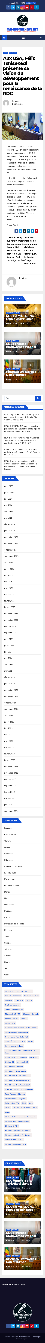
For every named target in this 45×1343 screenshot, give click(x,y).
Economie (8, 854)
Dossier (7, 847)
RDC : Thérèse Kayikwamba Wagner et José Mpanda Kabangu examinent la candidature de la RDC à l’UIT (21, 440)
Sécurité (8, 949)
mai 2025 (8, 582)
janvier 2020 (9, 805)
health (30, 1041)
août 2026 (8, 486)
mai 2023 (8, 735)
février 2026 (9, 524)
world (7, 1112)
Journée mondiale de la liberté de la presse (20, 1052)
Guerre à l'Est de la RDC (15, 1041)
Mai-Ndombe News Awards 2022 (17, 1076)
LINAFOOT (33, 1057)
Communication (11, 835)
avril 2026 (8, 512)
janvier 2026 (9, 531)
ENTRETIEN (10, 873)
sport (31, 1103)
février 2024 (9, 677)
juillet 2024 (9, 645)
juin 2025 (8, 575)
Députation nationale (31, 1014)
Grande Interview (11, 886)
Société (15, 340)
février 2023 (9, 754)
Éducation (10, 312)
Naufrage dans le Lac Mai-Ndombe (19, 1089)
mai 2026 (8, 505)
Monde (7, 892)
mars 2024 (9, 671)
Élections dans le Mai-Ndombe (17, 1121)
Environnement (11, 879)
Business (8, 828)
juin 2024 (8, 652)
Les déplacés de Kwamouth (16, 1057)
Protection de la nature (14, 924)
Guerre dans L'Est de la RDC (16, 1037)
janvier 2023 (9, 760)
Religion (8, 930)
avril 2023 (8, 741)
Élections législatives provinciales (18, 1135)
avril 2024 (8, 665)
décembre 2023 (11, 690)
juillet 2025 (9, 569)
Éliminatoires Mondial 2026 (15, 1144)
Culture (7, 841)
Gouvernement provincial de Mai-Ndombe (21, 1028)
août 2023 (8, 716)
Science (7, 943)
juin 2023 (8, 728)
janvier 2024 (9, 684)
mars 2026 (9, 518)
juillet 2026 (9, 493)
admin (17, 101)
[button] (41, 38)
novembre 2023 (11, 696)
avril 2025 (8, 588)
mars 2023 (9, 747)
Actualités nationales (13, 996)
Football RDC (10, 1023)
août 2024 (8, 639)
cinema (29, 1000)
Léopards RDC (22, 1062)
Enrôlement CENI (11, 1019)
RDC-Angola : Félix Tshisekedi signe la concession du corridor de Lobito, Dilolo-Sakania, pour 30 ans (22, 417)
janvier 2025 (9, 607)
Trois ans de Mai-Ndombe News (25, 1108)
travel (7, 1108)
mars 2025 (9, 594)
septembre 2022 (11, 786)
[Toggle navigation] (23, 38)
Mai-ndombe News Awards (15, 1071)
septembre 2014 (11, 811)
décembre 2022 (11, 767)
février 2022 (9, 792)
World (6, 975)
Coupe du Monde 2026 (14, 1009)
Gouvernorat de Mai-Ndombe (16, 1032)
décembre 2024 (11, 614)
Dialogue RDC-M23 (12, 1014)
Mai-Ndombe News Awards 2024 (17, 1085)
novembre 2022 (11, 773)
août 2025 (8, 563)
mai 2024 (8, 658)
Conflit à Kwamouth (12, 1005)
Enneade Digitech (22, 1339)
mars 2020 (9, 798)
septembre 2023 (11, 709)
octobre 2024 (10, 626)
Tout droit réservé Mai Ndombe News (18, 1337)
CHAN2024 (19, 1000)
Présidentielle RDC (12, 1103)
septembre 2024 (11, 633)
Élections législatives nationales (17, 1131)
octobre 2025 (10, 550)
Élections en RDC (12, 1126)
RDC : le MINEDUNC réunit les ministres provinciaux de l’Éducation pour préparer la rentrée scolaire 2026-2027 (22, 428)
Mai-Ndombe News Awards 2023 (17, 1080)
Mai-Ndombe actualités (14, 1067)
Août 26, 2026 (14, 1188)
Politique (12, 53)
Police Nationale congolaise (15, 1099)
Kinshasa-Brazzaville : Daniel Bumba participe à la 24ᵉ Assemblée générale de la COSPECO (22, 452)
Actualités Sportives (31, 996)
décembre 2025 (11, 537)
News (5, 53)
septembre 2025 (11, 556)
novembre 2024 (11, 620)
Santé (6, 937)
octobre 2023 (10, 703)
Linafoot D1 (9, 1062)
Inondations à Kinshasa (14, 1046)
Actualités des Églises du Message (18, 991)
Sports (7, 962)
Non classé (9, 905)
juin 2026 (8, 499)
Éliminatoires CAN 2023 (14, 1140)
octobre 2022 (10, 779)
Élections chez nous (13, 866)
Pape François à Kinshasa (15, 1094)
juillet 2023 (9, 722)
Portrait (7, 917)
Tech (6, 968)
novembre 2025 (11, 543)
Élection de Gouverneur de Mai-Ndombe (20, 1117)
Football (24, 1019)
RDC (24, 1103)
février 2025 (9, 601)
